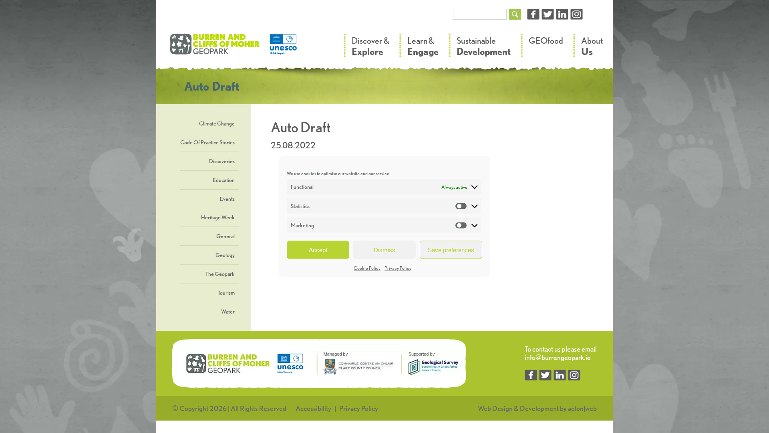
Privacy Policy (397, 268)
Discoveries (222, 161)
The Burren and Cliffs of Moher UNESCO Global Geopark (234, 48)
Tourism (226, 292)
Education (224, 180)
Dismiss (384, 249)
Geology (225, 255)
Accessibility (313, 408)
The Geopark (220, 274)
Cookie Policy (367, 268)
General (225, 236)
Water (228, 311)
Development (539, 408)
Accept (318, 249)
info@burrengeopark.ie (558, 357)
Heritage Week (218, 217)
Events (227, 199)
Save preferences (451, 249)
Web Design (495, 408)
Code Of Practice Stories (207, 142)
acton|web (582, 408)
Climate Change (217, 123)
